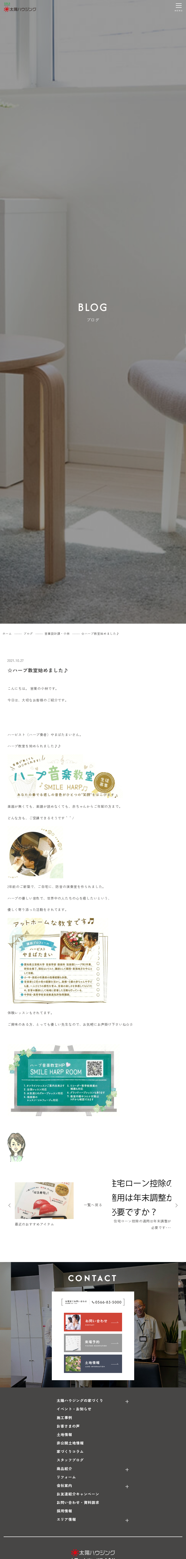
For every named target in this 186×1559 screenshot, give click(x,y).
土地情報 (64, 1434)
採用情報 (64, 1510)
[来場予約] (93, 1343)
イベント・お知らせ (74, 1408)
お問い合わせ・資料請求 (78, 1502)
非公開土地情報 (70, 1442)
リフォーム (66, 1477)
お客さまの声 (68, 1426)
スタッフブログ (70, 1459)
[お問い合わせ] (93, 1322)
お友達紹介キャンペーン (78, 1493)
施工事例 (64, 1417)
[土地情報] (93, 1364)
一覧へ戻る (93, 1204)
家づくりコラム (70, 1451)
